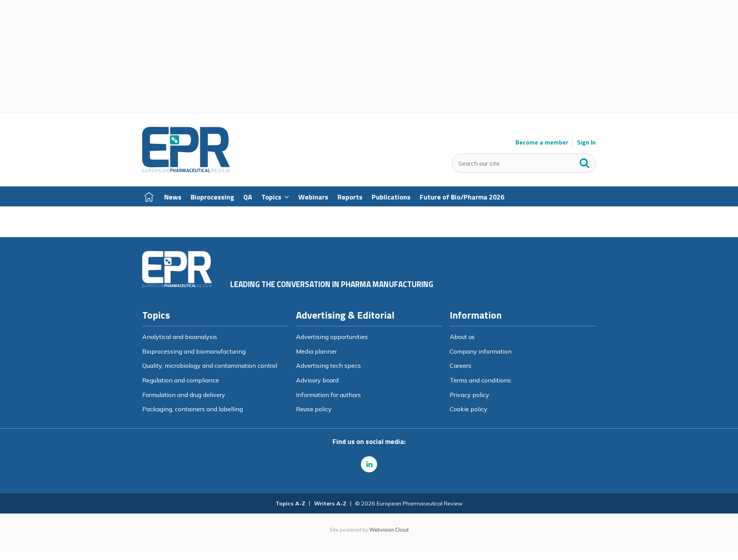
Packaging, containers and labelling (192, 409)
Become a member (541, 142)
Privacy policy (469, 395)
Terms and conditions (480, 380)
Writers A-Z (330, 503)
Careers (460, 365)
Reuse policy (314, 409)
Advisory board (317, 380)
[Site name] (186, 170)
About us (462, 337)
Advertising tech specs (328, 365)
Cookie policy (468, 409)
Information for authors (328, 395)
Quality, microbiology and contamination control (209, 365)
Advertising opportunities (332, 337)
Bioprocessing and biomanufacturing (194, 351)
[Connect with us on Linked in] (369, 464)
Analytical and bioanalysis (179, 337)
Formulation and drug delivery (183, 395)
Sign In (586, 142)
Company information (481, 351)
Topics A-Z (290, 503)
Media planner (316, 351)
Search (584, 161)
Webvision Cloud (389, 530)
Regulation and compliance (180, 380)
